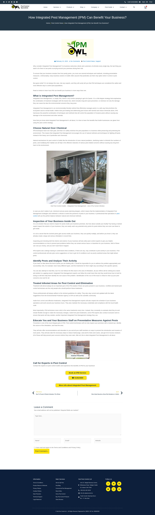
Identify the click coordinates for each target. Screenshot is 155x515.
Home (45, 7)
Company (94, 7)
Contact (122, 7)
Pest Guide (108, 7)
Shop (81, 7)
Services (56, 7)
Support (98, 61)
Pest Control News (89, 61)
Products (69, 7)
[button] (134, 7)
